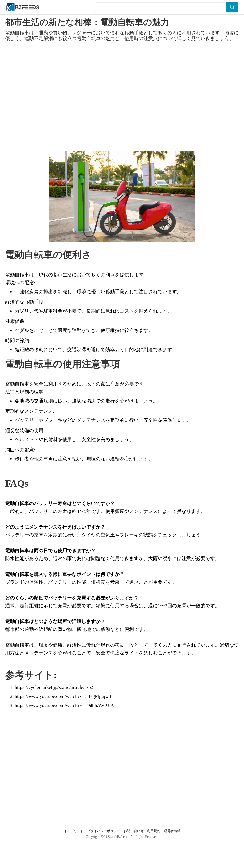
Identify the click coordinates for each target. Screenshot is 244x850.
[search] (232, 7)
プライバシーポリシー (104, 831)
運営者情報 (172, 831)
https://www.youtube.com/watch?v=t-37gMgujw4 (63, 696)
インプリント (74, 831)
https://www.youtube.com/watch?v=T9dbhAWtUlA (64, 705)
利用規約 (154, 831)
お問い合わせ (134, 831)
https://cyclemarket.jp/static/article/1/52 (54, 687)
